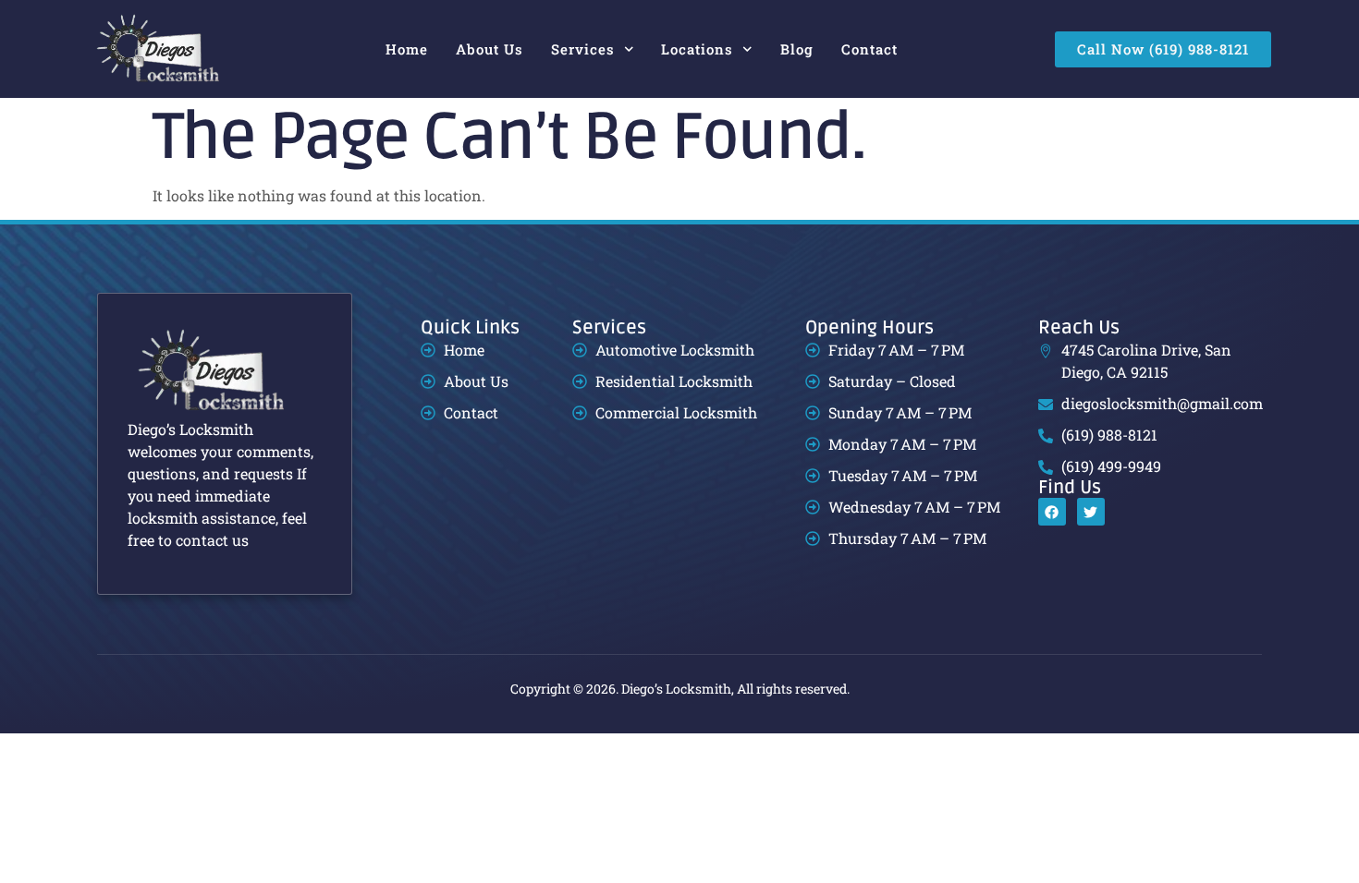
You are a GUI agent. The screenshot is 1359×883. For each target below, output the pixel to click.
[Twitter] (1091, 512)
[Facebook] (1052, 512)
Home (407, 49)
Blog (797, 49)
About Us (489, 49)
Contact (869, 49)
